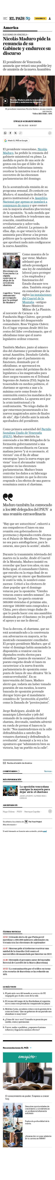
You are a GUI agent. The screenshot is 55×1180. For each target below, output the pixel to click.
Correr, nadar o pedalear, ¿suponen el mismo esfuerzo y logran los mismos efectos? (25, 1028)
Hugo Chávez (9, 811)
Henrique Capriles (32, 811)
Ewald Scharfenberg (28, 121)
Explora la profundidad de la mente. (37, 1122)
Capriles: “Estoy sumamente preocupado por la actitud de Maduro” (11, 298)
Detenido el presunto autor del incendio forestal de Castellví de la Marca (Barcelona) (26, 961)
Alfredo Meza (40, 796)
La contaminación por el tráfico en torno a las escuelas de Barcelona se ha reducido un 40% (27, 971)
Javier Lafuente (26, 796)
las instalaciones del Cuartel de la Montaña (36, 298)
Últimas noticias (12, 932)
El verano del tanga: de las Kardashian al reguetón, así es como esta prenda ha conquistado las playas (27, 1002)
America (10, 28)
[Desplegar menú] (5, 18)
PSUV (19, 811)
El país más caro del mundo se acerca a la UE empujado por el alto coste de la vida (25, 994)
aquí (45, 831)
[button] (27, 91)
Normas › (48, 771)
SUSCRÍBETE (40, 18)
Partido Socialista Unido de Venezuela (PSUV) (27, 432)
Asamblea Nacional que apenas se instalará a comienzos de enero (25, 201)
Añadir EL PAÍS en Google (17, 141)
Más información (9, 825)
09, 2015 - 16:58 (27, 125)
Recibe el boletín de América (19, 763)
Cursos (27, 1057)
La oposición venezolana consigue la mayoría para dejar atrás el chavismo (35, 789)
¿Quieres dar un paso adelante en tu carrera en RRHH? (38, 1137)
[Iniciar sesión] (49, 18)
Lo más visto (9, 987)
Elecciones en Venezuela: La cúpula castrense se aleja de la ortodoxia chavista (10, 278)
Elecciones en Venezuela (15, 35)
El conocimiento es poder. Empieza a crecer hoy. (27, 1097)
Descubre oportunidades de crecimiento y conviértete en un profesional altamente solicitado (37, 1110)
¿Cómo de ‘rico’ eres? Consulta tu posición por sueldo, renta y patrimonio (26, 1020)
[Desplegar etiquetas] (50, 811)
